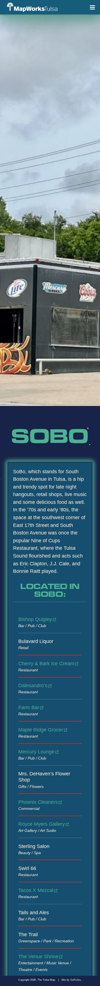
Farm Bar (28, 707)
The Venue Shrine (38, 956)
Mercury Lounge (36, 752)
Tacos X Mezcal (35, 890)
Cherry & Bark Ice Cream (46, 663)
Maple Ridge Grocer (40, 730)
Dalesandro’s (33, 685)
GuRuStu (75, 979)
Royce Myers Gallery (41, 824)
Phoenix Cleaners (38, 802)
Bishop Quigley (35, 619)
